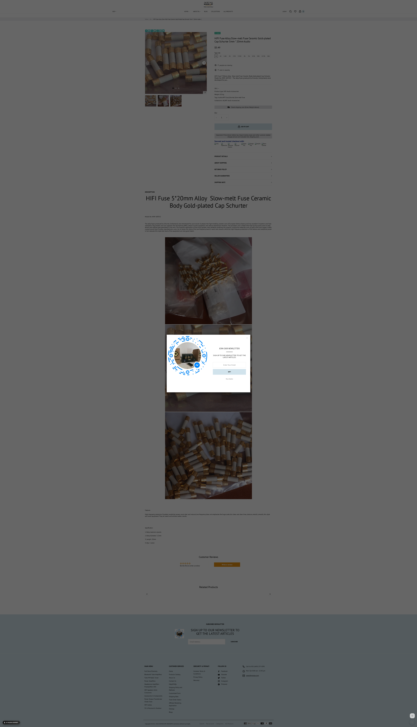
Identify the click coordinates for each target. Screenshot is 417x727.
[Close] (247, 338)
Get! (229, 372)
